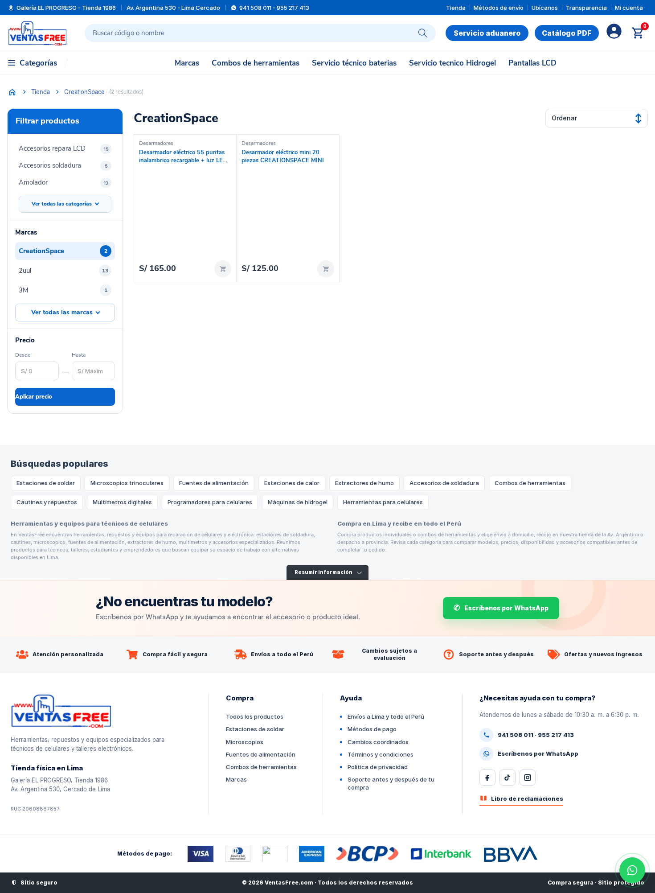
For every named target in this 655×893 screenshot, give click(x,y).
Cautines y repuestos (46, 502)
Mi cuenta (629, 7)
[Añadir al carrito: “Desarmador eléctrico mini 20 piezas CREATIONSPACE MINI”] (325, 268)
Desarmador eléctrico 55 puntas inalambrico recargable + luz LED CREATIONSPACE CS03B (183, 160)
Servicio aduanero (487, 33)
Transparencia (586, 7)
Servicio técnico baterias (354, 63)
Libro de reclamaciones (527, 798)
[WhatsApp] (632, 870)
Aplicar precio (33, 397)
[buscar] (423, 33)
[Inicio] (12, 92)
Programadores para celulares (210, 502)
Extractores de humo (364, 482)
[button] (32, 62)
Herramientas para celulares (383, 502)
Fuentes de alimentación (214, 482)
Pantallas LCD (532, 63)
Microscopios (244, 741)
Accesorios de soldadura (444, 482)
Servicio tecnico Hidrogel (452, 63)
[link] (567, 33)
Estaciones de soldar (45, 482)
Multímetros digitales (122, 502)
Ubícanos (545, 7)
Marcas (187, 63)
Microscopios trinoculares (127, 482)
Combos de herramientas (255, 63)
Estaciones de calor (291, 482)
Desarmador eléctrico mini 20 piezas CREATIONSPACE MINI (283, 156)
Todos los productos (254, 716)
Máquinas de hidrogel (298, 502)
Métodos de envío (499, 7)
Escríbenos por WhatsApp (506, 608)
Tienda (456, 7)
